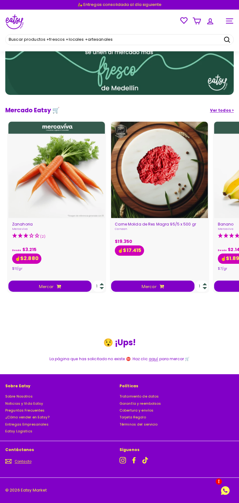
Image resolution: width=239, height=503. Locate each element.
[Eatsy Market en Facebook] (134, 460)
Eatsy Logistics (18, 431)
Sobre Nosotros (19, 396)
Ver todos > (222, 110)
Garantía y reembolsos (140, 403)
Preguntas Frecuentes (25, 410)
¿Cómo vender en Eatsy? (27, 417)
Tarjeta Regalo (133, 417)
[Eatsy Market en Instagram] (123, 460)
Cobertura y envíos (136, 410)
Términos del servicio (139, 424)
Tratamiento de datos (139, 396)
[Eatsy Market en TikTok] (145, 460)
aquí (153, 358)
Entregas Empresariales (27, 424)
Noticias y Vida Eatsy (24, 403)
